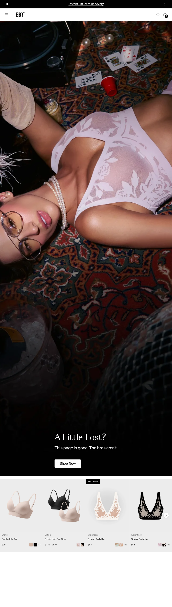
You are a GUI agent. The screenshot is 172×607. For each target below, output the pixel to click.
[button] (7, 4)
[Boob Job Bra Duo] (82, 544)
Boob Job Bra (9, 539)
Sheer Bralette (96, 539)
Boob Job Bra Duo (55, 539)
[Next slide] (166, 515)
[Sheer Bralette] (117, 544)
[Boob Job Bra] (31, 544)
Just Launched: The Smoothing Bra (86, 4)
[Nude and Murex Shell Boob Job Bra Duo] (78, 544)
